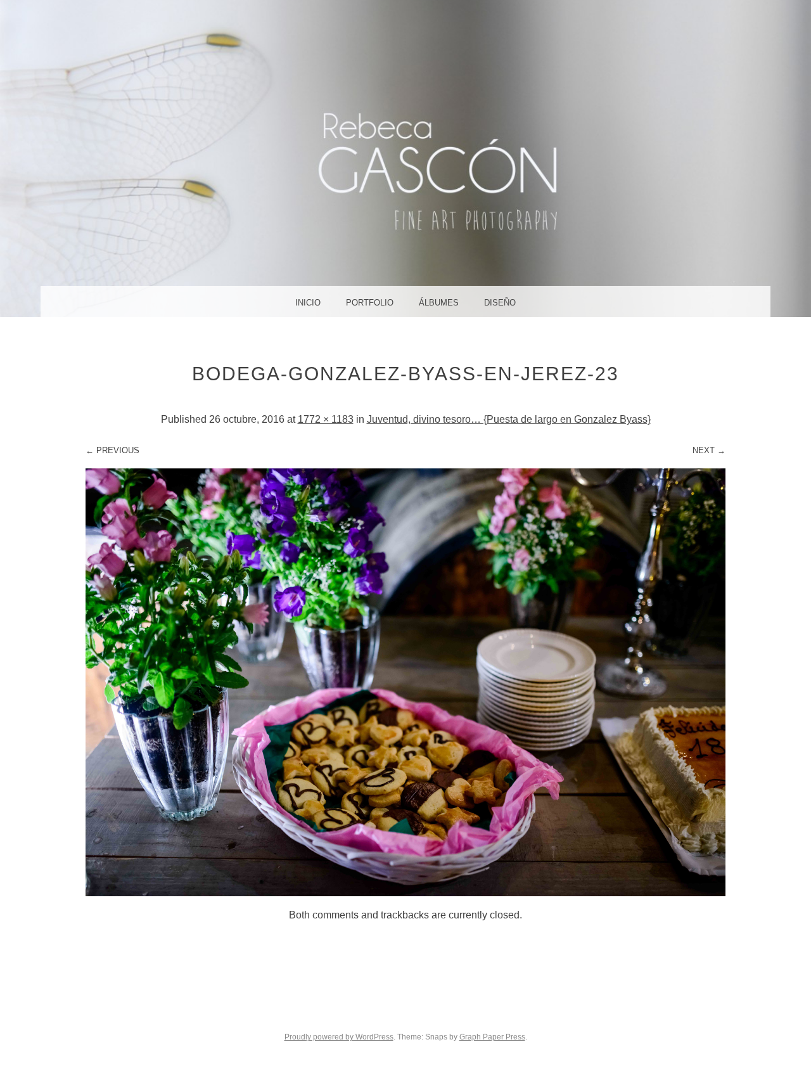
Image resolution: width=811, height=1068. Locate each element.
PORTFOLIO (369, 302)
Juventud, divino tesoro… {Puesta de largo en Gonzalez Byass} (509, 419)
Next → (709, 450)
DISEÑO (500, 302)
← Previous (112, 450)
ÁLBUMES (439, 302)
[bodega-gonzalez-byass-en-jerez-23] (405, 892)
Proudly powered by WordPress (338, 1037)
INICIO (308, 302)
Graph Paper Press (492, 1037)
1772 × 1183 (326, 419)
